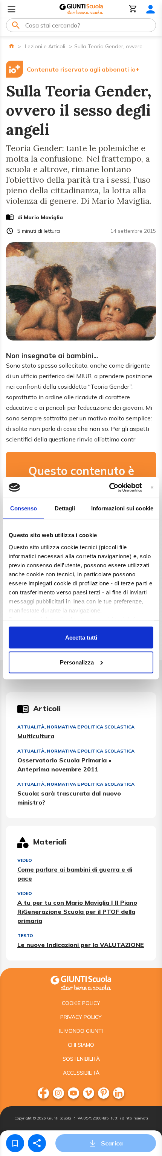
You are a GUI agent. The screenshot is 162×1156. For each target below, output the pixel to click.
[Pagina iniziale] (11, 46)
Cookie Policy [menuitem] (81, 1003)
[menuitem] (43, 1093)
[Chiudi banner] (152, 487)
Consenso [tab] (23, 508)
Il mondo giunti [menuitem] (81, 1031)
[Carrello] (133, 9)
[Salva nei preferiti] (15, 1143)
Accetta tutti (81, 637)
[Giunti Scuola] (81, 9)
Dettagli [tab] (65, 508)
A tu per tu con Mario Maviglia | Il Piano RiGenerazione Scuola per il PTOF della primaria (77, 911)
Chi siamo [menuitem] (81, 1044)
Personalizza (77, 662)
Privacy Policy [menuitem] (81, 1017)
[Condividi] (37, 1143)
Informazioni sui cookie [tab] (122, 508)
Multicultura (35, 736)
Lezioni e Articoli (45, 46)
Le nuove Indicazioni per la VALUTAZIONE (80, 944)
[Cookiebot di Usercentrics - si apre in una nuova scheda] (109, 487)
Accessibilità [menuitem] (81, 1072)
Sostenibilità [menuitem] (81, 1058)
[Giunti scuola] (81, 982)
